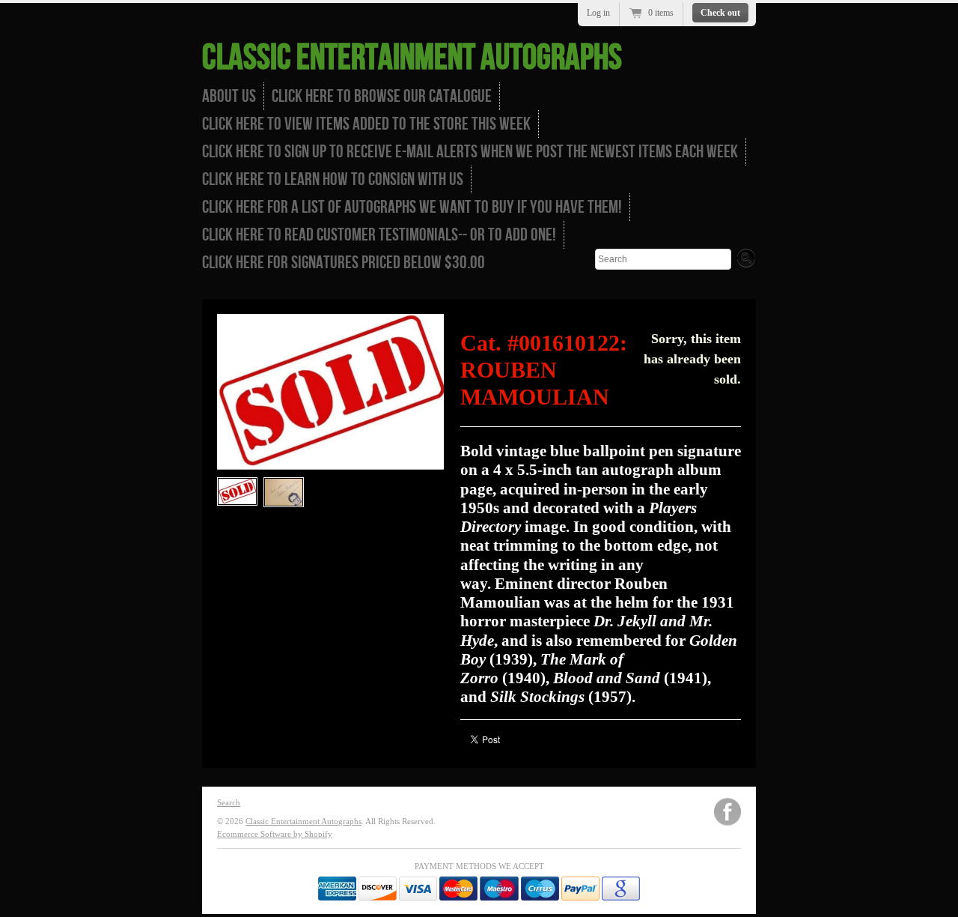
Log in (598, 12)
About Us (229, 96)
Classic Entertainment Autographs (412, 58)
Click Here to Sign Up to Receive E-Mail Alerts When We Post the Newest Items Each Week (470, 152)
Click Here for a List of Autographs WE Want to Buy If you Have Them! (412, 207)
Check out (720, 12)
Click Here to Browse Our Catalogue (382, 96)
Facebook (727, 812)
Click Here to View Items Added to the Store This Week (366, 124)
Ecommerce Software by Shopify (274, 833)
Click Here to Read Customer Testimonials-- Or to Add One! (379, 235)
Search (228, 802)
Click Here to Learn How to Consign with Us (332, 179)
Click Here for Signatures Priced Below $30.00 (343, 262)
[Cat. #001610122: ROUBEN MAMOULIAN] (237, 491)
